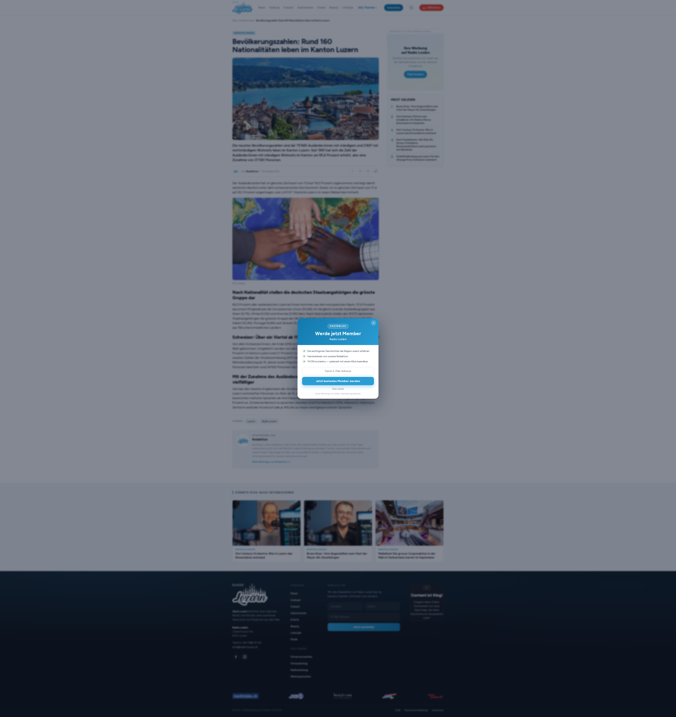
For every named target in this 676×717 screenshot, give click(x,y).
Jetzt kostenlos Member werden (338, 381)
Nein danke (338, 388)
